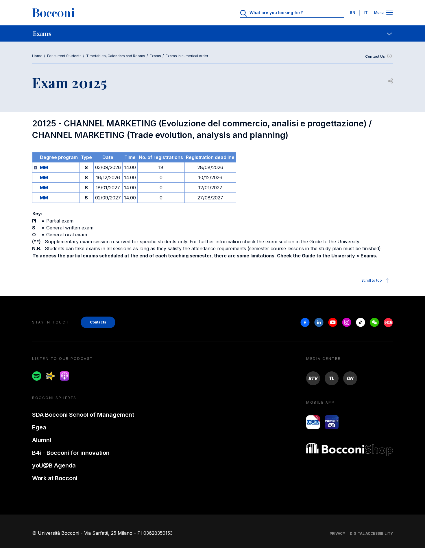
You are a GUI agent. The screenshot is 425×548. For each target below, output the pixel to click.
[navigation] (212, 33)
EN (352, 12)
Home (37, 56)
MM (44, 167)
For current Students (64, 56)
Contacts (98, 322)
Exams (155, 56)
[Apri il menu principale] (389, 13)
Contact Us (375, 56)
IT (366, 12)
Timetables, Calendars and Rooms (115, 56)
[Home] (53, 12)
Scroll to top (371, 280)
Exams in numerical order (187, 56)
